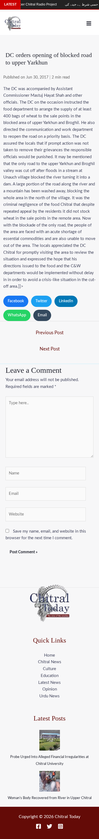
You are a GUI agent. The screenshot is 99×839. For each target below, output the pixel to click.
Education (50, 676)
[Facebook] (38, 826)
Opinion (49, 689)
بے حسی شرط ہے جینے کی (79, 4)
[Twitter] (49, 826)
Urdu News (49, 696)
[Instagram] (60, 826)
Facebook (16, 301)
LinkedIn (66, 301)
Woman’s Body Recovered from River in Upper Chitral (50, 798)
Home (49, 655)
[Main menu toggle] (89, 23)
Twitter (41, 301)
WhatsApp (17, 315)
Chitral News (49, 662)
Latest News (49, 683)
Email (42, 315)
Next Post (50, 349)
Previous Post (50, 332)
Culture (49, 669)
